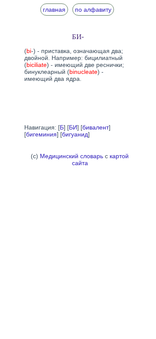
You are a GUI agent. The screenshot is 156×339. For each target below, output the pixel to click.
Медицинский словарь (71, 156)
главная (54, 9)
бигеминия (41, 134)
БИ (73, 127)
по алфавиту (93, 9)
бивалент (95, 127)
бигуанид (75, 134)
